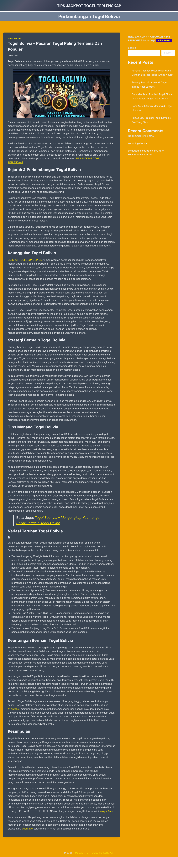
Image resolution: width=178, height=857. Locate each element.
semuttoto (133, 150)
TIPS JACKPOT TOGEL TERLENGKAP (93, 852)
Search (132, 47)
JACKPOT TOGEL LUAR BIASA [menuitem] (25, 260)
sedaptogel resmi (137, 143)
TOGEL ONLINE (14, 38)
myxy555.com (107, 811)
